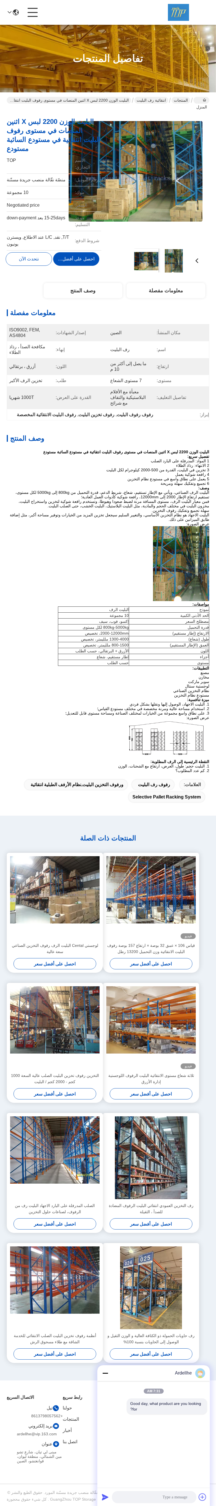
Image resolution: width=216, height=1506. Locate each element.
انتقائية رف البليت (151, 100)
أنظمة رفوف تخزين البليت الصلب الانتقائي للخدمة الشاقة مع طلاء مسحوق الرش (55, 1338)
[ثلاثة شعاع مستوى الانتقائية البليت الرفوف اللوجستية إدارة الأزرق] (151, 1027)
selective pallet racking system (166, 797)
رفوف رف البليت (154, 784)
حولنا (67, 1407)
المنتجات (181, 100)
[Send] (105, 1497)
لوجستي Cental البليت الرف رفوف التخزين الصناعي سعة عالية (55, 948)
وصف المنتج (83, 290)
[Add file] (202, 1497)
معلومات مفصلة (166, 290)
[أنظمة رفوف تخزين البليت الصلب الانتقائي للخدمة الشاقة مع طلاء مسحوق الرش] (55, 1287)
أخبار (67, 1430)
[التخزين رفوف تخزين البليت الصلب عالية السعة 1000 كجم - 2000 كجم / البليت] (55, 1027)
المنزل (201, 100)
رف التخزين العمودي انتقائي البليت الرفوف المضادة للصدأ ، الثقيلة (151, 1208)
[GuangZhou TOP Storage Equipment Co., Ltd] (178, 12)
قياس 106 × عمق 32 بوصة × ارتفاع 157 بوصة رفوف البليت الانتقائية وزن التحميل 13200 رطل (151, 948)
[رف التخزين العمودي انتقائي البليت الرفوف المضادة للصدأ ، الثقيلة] (151, 1157)
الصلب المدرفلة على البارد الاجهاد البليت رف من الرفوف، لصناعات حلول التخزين (55, 1208)
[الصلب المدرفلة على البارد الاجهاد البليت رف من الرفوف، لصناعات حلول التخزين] (55, 1157)
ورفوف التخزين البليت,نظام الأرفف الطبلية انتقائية (77, 784)
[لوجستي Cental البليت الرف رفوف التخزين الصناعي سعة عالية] (55, 897)
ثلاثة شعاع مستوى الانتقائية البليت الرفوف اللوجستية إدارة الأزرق (151, 1078)
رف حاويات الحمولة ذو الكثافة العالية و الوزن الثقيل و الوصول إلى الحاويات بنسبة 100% (151, 1338)
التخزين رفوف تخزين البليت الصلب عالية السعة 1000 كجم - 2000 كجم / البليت (55, 1078)
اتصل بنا (70, 1441)
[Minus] (105, 1373)
